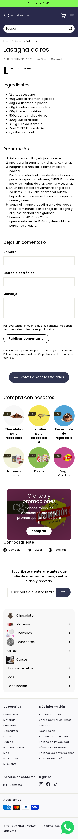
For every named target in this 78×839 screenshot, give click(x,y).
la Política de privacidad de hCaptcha (37, 352)
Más (6, 753)
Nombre (10, 252)
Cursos (8, 742)
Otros (7, 736)
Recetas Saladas (26, 41)
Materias (9, 720)
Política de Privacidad (54, 742)
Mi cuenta (10, 764)
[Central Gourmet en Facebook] (48, 784)
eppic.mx (9, 831)
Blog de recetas (14, 747)
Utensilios (10, 725)
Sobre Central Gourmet (55, 720)
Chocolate (10, 714)
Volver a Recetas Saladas (42, 377)
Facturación (11, 758)
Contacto (45, 725)
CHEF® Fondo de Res (31, 128)
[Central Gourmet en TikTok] (55, 784)
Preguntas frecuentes (54, 736)
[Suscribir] (63, 592)
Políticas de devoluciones (56, 753)
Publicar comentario (26, 338)
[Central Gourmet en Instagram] (41, 784)
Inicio (6, 41)
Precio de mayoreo (52, 714)
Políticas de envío (51, 758)
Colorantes (11, 731)
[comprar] (39, 514)
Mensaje (10, 294)
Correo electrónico (18, 273)
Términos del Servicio (53, 747)
